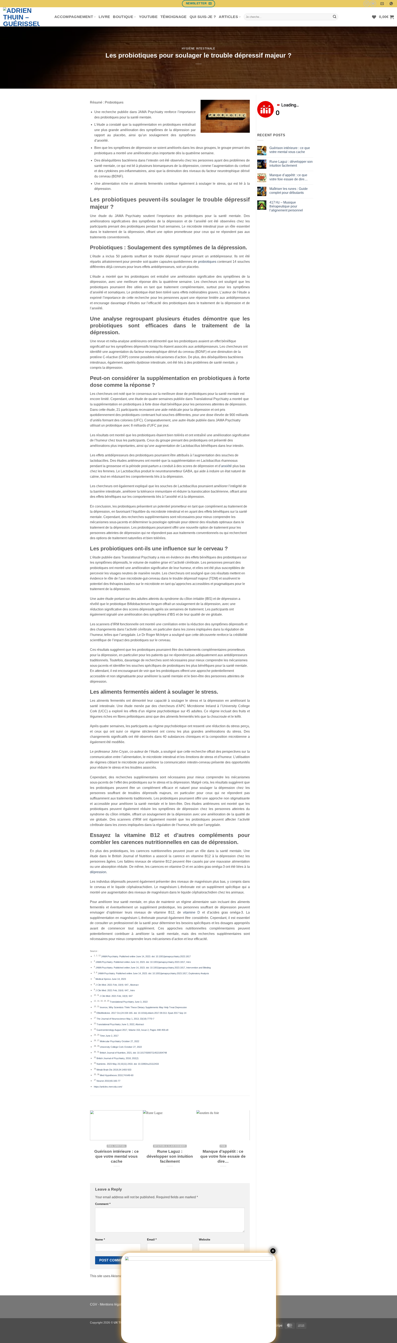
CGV (93, 1304)
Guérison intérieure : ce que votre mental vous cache (116, 1156)
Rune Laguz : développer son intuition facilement (170, 1156)
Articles (228, 17)
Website (204, 1239)
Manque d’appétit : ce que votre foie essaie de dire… (223, 1156)
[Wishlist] (374, 17)
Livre (104, 17)
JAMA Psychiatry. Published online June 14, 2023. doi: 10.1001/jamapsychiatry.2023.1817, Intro (143, 962)
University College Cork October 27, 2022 (121, 1047)
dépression (98, 872)
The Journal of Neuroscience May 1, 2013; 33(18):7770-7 (125, 1018)
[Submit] (334, 16)
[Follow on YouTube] (373, 4)
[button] (386, 17)
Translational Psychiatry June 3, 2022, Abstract (120, 1024)
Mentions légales (112, 1304)
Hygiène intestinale (198, 48)
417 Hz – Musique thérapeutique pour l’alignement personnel (286, 206)
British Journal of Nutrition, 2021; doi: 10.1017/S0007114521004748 (133, 1052)
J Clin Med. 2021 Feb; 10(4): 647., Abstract (117, 985)
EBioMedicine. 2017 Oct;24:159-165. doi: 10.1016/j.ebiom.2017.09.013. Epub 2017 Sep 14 (141, 1013)
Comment (102, 1204)
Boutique (123, 17)
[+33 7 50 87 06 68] (392, 4)
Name (100, 1239)
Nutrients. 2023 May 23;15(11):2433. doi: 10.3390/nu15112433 (128, 1064)
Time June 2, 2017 (109, 1035)
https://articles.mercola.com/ (108, 1086)
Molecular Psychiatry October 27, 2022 (119, 1041)
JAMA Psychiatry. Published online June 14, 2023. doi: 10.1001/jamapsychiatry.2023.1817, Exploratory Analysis (153, 973)
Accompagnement (73, 17)
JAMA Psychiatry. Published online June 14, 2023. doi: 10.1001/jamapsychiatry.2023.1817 (146, 956)
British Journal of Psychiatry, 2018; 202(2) (118, 1058)
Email (152, 1239)
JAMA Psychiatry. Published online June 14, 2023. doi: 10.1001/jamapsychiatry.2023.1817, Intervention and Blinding (153, 967)
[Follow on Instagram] (366, 4)
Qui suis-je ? (203, 17)
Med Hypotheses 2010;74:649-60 (116, 1075)
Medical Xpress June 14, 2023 (111, 979)
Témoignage (173, 17)
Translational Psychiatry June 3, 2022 (129, 1002)
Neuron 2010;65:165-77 (108, 1081)
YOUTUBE (148, 17)
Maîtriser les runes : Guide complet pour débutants (288, 190)
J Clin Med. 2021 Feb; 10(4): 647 (116, 996)
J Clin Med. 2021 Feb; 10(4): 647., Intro (115, 990)
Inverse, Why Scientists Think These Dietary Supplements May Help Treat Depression (143, 1007)
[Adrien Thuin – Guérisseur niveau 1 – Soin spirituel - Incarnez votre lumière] (25, 17)
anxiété (226, 466)
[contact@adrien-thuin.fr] (382, 4)
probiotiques (207, 261)
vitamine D (191, 912)
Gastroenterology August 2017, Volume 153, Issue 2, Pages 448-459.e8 (132, 1030)
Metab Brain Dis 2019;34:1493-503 (114, 1069)
